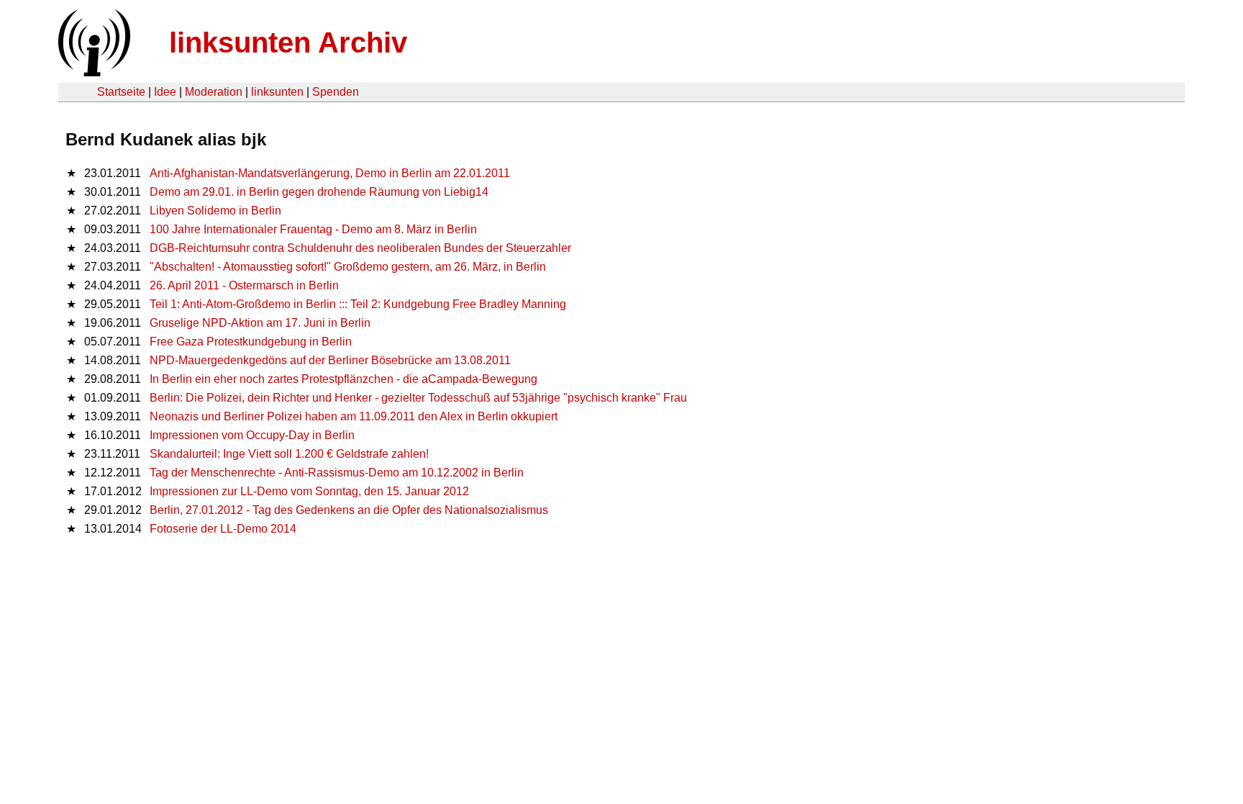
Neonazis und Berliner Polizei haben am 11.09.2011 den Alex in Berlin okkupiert (353, 416)
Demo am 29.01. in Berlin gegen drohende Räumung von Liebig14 (319, 192)
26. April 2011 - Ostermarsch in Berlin (244, 285)
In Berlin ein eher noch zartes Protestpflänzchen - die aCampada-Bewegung (343, 379)
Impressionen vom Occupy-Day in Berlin (252, 435)
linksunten (277, 92)
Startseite (121, 92)
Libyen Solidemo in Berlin (215, 210)
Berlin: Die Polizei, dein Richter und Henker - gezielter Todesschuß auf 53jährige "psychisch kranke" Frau (418, 398)
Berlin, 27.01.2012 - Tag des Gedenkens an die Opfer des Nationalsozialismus (349, 510)
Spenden (335, 92)
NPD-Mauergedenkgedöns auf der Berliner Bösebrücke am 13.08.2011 (330, 360)
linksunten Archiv (288, 42)
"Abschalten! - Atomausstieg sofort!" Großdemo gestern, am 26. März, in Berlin (348, 267)
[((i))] (93, 72)
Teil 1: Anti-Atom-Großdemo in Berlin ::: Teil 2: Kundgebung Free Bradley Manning (358, 304)
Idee (165, 92)
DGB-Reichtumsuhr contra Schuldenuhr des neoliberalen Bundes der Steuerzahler (360, 248)
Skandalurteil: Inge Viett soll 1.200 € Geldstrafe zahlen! (289, 454)
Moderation (213, 92)
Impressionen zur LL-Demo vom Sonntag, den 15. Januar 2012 (309, 491)
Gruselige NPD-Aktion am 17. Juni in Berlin (260, 323)
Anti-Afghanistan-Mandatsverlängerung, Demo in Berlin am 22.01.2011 (330, 173)
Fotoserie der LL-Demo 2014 (223, 529)
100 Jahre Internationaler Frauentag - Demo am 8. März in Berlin (313, 229)
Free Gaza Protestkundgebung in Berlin (251, 341)
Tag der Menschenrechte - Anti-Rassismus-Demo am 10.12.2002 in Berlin (337, 472)
